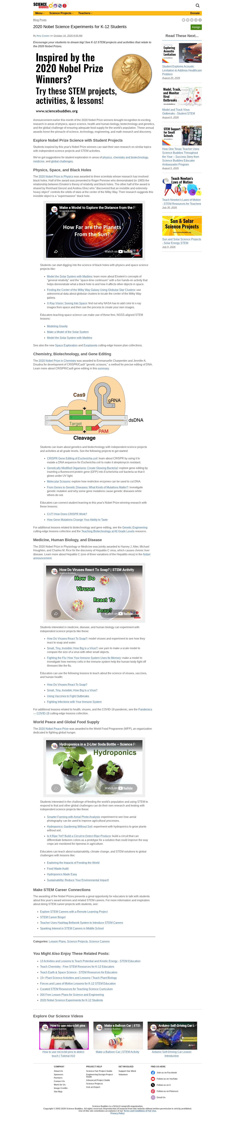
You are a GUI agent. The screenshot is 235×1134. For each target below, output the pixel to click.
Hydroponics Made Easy (62, 874)
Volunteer (123, 1075)
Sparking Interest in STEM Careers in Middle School (72, 928)
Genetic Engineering (134, 527)
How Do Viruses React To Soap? (67, 638)
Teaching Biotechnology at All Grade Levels (108, 531)
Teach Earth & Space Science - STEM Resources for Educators (78, 972)
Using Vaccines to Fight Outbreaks (68, 696)
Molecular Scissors (58, 481)
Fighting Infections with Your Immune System (74, 701)
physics (107, 157)
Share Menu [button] (196, 20)
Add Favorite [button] (183, 20)
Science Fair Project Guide (99, 1071)
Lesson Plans (57, 941)
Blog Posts (39, 20)
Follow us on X (164, 1085)
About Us (58, 1071)
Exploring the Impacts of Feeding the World (73, 862)
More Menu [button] (200, 20)
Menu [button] (38, 13)
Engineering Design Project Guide (99, 1076)
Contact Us (59, 1081)
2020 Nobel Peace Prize (54, 728)
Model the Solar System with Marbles (69, 276)
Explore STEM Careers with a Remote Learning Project (74, 911)
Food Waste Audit (57, 868)
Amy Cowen (43, 35)
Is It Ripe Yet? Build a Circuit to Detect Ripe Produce (79, 836)
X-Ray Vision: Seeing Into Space (67, 303)
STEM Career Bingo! (53, 917)
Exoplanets (90, 345)
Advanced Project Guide (98, 1080)
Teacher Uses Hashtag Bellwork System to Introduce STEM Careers (81, 922)
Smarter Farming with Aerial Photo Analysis (73, 816)
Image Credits (61, 1088)
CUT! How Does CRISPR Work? (67, 514)
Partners (58, 1078)
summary (103, 368)
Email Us (161, 1097)
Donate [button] (195, 13)
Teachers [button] (84, 13)
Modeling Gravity (57, 326)
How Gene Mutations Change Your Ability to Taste (77, 519)
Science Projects (77, 941)
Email (192, 20)
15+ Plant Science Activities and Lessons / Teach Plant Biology (78, 977)
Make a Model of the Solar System (68, 331)
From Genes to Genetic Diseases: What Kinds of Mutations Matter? (87, 487)
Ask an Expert (93, 1087)
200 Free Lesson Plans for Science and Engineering (72, 994)
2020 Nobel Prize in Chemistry (57, 360)
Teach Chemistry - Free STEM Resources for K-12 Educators (77, 966)
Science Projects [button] (60, 13)
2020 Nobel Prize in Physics (56, 176)
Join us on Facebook (167, 1072)
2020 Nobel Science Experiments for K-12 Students (71, 1000)
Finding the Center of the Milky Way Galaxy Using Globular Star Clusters (91, 289)
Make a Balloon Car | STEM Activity (117, 1051)
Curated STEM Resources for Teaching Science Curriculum (76, 989)
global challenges (62, 161)
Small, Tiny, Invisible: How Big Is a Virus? (72, 648)
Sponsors (58, 1075)
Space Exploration (66, 345)
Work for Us (60, 1085)
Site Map (58, 1092)
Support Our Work (127, 1071)
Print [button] (187, 20)
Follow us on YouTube (167, 1079)
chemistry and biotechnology (130, 157)
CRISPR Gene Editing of (72, 458)
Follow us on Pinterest (167, 1091)
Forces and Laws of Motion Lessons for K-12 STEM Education (78, 983)
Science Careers (99, 941)
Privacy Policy (117, 1113)
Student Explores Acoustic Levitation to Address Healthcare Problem (182, 70)
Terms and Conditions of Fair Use (140, 1111)
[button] (198, 5)
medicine (38, 161)
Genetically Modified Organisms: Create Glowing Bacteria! (82, 468)
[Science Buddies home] (51, 8)
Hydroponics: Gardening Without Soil (69, 826)
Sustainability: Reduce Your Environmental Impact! (78, 880)
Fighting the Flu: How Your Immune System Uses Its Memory (84, 657)
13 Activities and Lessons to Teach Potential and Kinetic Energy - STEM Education (90, 961)
